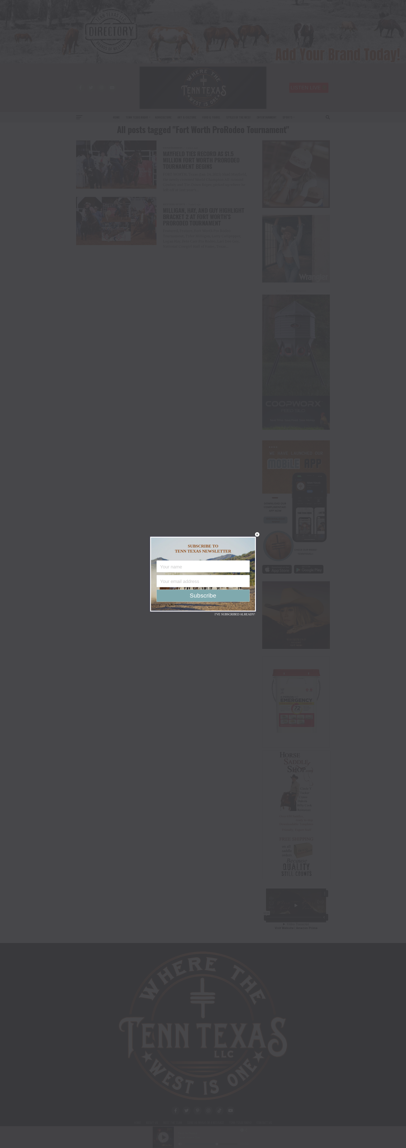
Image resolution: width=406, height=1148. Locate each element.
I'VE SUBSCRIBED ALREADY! (235, 614)
